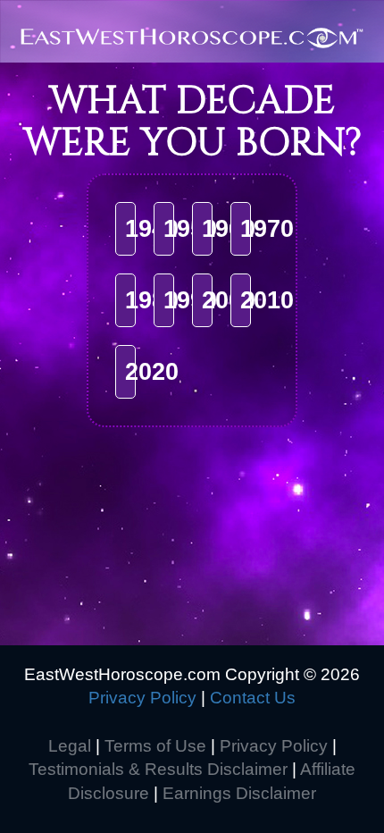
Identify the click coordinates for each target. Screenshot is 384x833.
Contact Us (253, 697)
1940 (152, 228)
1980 (152, 300)
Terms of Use (155, 745)
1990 (190, 300)
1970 (267, 228)
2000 (228, 300)
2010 (267, 300)
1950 (190, 228)
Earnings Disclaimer (239, 793)
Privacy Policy (142, 697)
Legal (69, 745)
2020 (152, 371)
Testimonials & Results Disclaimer (158, 769)
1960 (228, 228)
